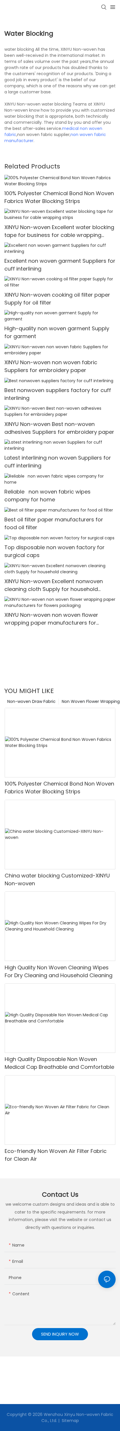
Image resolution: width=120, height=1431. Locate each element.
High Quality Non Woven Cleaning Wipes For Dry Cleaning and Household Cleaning (58, 971)
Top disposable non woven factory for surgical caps (54, 551)
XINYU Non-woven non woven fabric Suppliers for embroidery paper (50, 366)
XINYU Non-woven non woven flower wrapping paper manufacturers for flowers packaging (51, 619)
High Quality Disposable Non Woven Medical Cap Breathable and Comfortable (59, 1063)
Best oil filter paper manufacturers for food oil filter (53, 523)
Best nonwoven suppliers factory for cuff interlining (57, 394)
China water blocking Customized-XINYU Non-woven (57, 879)
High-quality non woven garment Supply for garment (56, 332)
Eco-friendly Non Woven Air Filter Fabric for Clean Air (56, 1154)
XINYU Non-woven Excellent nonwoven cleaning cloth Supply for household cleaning (53, 585)
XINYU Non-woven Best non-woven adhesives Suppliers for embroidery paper (59, 428)
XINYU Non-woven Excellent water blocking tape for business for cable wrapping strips (59, 231)
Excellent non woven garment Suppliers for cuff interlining (59, 264)
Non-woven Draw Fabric (31, 701)
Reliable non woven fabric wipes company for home (47, 495)
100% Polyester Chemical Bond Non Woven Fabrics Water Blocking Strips (59, 197)
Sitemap (70, 1420)
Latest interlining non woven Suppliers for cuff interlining (57, 461)
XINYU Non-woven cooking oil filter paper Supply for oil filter (57, 298)
